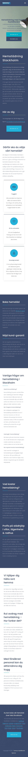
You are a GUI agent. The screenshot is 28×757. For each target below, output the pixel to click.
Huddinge (21, 721)
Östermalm (19, 725)
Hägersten (5, 723)
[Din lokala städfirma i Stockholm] (6, 3)
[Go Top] (25, 753)
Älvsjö (9, 728)
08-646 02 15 (14, 128)
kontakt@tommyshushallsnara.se (16, 121)
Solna (23, 723)
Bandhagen (20, 728)
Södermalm (8, 725)
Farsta (13, 728)
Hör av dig (14, 734)
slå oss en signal (20, 311)
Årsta (6, 728)
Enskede (11, 723)
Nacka (14, 725)
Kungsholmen (18, 723)
